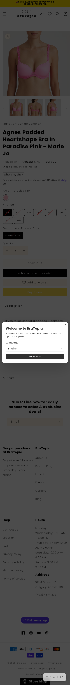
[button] (35, 348)
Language (12, 342)
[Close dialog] (65, 324)
